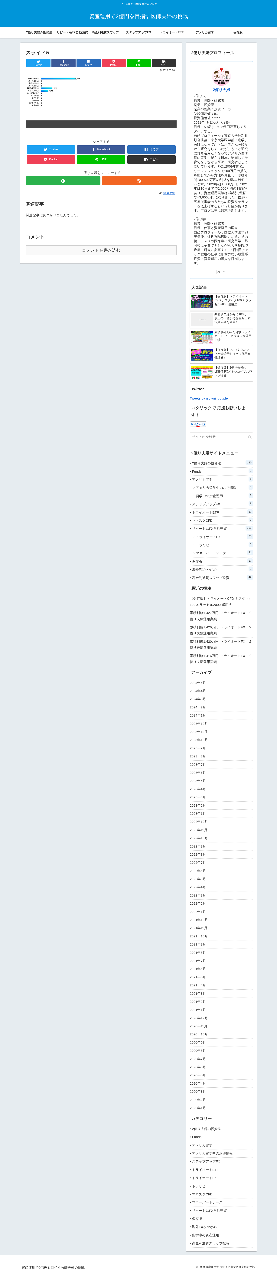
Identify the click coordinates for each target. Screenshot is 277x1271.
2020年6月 (198, 1067)
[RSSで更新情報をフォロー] (139, 180)
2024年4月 (198, 691)
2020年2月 (198, 1100)
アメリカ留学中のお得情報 (224, 487)
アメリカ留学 (222, 479)
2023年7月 (198, 764)
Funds (222, 471)
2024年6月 (198, 683)
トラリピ (224, 545)
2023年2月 (198, 805)
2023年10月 (199, 740)
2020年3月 (198, 1091)
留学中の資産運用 (224, 496)
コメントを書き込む (101, 250)
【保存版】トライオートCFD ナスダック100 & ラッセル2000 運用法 (221, 601)
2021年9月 (198, 944)
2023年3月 (198, 797)
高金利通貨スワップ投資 (222, 578)
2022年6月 (198, 871)
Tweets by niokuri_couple (209, 398)
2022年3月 (198, 895)
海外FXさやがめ (222, 569)
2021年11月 (198, 928)
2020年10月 (199, 1034)
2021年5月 (198, 977)
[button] (249, 437)
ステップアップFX (222, 504)
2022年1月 (198, 912)
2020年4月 (198, 1083)
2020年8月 (198, 1051)
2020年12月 (199, 1018)
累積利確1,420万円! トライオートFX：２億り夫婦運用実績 (221, 644)
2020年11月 (198, 1026)
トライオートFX (224, 537)
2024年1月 (198, 715)
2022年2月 (198, 903)
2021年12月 (199, 920)
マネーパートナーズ (224, 553)
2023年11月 (198, 732)
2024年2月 (198, 707)
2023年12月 (199, 724)
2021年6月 (198, 969)
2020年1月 (198, 1108)
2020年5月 (198, 1075)
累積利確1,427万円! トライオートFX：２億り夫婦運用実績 (221, 616)
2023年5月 (198, 781)
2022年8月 (198, 854)
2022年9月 (198, 846)
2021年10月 (199, 936)
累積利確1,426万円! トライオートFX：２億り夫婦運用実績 (221, 630)
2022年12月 (199, 822)
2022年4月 (198, 887)
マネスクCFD (222, 520)
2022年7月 (198, 862)
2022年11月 (198, 830)
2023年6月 (198, 773)
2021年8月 (198, 953)
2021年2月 (198, 1002)
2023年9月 (198, 748)
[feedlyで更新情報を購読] (63, 180)
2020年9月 (198, 1042)
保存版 (222, 561)
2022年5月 (198, 879)
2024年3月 (198, 699)
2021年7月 (198, 961)
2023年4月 (198, 789)
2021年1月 (198, 1010)
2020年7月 (198, 1059)
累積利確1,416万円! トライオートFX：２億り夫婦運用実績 (221, 659)
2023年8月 (198, 756)
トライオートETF (222, 512)
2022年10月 (199, 838)
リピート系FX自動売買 (222, 528)
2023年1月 (198, 813)
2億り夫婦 (221, 90)
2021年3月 (198, 993)
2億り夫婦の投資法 (222, 463)
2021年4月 (198, 985)
